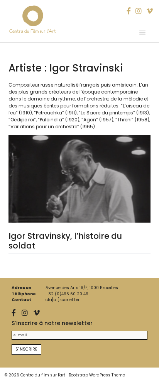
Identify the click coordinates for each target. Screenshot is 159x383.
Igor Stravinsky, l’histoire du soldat (65, 240)
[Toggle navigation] (142, 32)
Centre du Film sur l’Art (32, 31)
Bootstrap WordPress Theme (97, 375)
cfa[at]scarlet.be (62, 300)
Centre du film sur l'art (42, 375)
